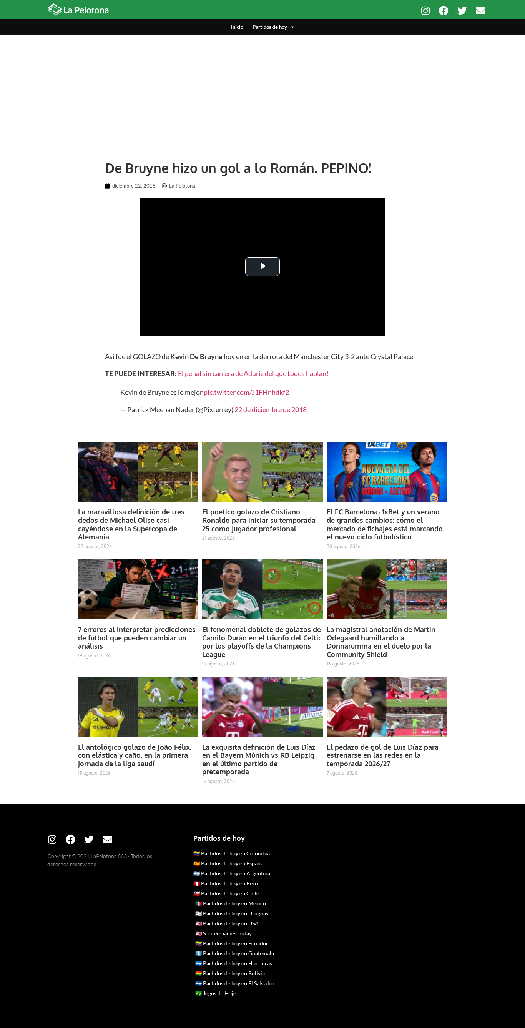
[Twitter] (462, 10)
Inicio (237, 27)
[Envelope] (480, 10)
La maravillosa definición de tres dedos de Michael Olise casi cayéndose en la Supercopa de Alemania (131, 524)
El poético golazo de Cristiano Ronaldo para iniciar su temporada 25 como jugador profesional (259, 519)
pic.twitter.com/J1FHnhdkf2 (246, 392)
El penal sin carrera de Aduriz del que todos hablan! (253, 373)
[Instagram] (425, 10)
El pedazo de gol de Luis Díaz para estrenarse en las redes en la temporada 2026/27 (383, 755)
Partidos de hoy (270, 27)
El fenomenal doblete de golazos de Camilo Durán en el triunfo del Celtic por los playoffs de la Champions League (262, 642)
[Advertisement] (262, 92)
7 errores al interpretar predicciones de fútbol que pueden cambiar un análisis (137, 637)
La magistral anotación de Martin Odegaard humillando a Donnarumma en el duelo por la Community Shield (381, 642)
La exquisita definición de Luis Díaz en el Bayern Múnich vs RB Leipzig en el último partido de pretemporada (259, 759)
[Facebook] (444, 10)
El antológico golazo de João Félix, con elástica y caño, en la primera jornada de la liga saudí (134, 755)
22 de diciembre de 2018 (270, 409)
